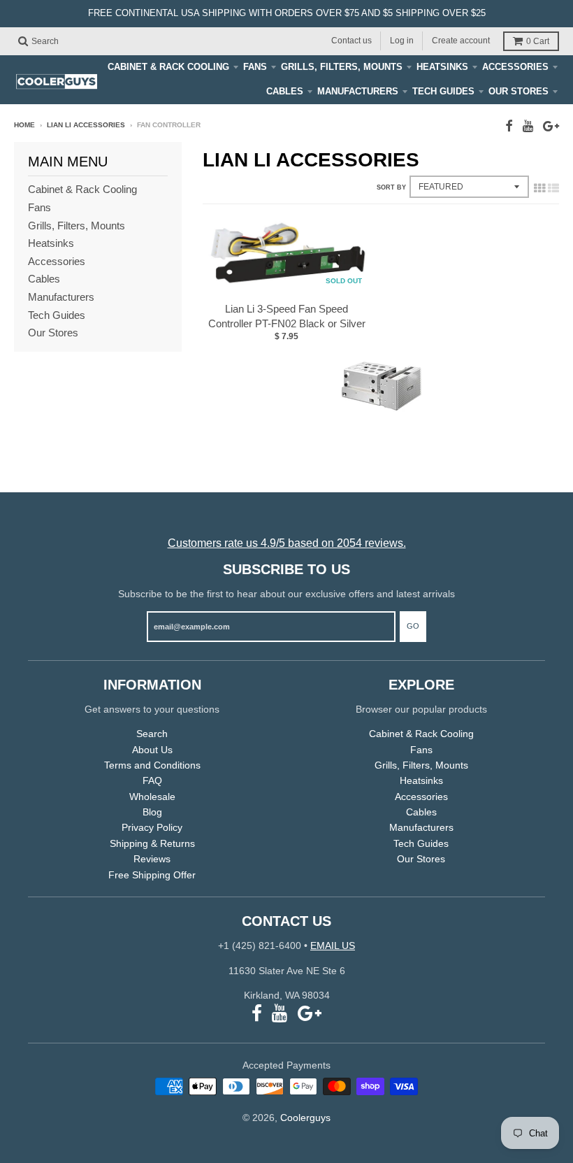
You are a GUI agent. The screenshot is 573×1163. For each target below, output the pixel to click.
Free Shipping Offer (152, 874)
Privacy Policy (152, 827)
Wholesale (152, 796)
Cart (537, 41)
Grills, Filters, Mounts (341, 67)
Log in (402, 40)
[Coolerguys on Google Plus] (551, 126)
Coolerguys (305, 1117)
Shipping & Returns (152, 843)
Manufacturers (357, 91)
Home (24, 125)
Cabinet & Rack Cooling (168, 67)
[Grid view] (539, 188)
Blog (152, 812)
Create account (461, 40)
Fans (255, 67)
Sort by (391, 187)
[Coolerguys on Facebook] (509, 126)
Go (413, 626)
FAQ (152, 780)
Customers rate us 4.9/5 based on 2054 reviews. (287, 543)
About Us (152, 749)
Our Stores (518, 91)
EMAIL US (332, 945)
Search (152, 733)
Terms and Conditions (152, 765)
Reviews (152, 858)
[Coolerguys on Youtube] (528, 126)
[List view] (553, 188)
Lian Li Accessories (86, 125)
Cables (284, 91)
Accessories (515, 67)
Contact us (351, 40)
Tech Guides (443, 91)
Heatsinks (442, 67)
